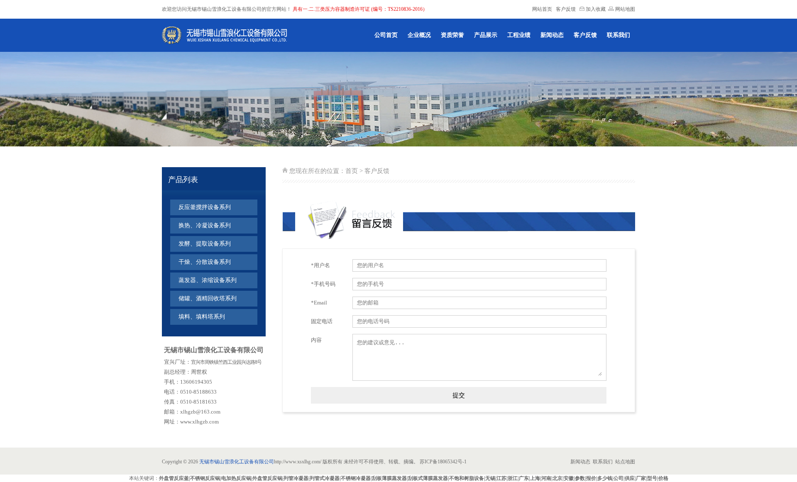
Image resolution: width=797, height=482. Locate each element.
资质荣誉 (452, 35)
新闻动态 (552, 35)
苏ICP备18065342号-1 (444, 462)
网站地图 (624, 9)
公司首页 (386, 35)
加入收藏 (595, 9)
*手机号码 (323, 284)
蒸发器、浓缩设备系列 (207, 280)
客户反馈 (566, 9)
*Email (319, 302)
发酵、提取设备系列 (204, 244)
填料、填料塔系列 (201, 317)
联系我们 (618, 35)
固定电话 (321, 321)
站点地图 (625, 462)
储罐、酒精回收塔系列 (207, 298)
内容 (316, 340)
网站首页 (542, 9)
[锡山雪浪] (224, 35)
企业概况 (419, 35)
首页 (351, 171)
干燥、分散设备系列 (204, 262)
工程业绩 (519, 35)
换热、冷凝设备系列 (204, 225)
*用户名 (320, 265)
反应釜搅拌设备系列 (204, 207)
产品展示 (485, 35)
